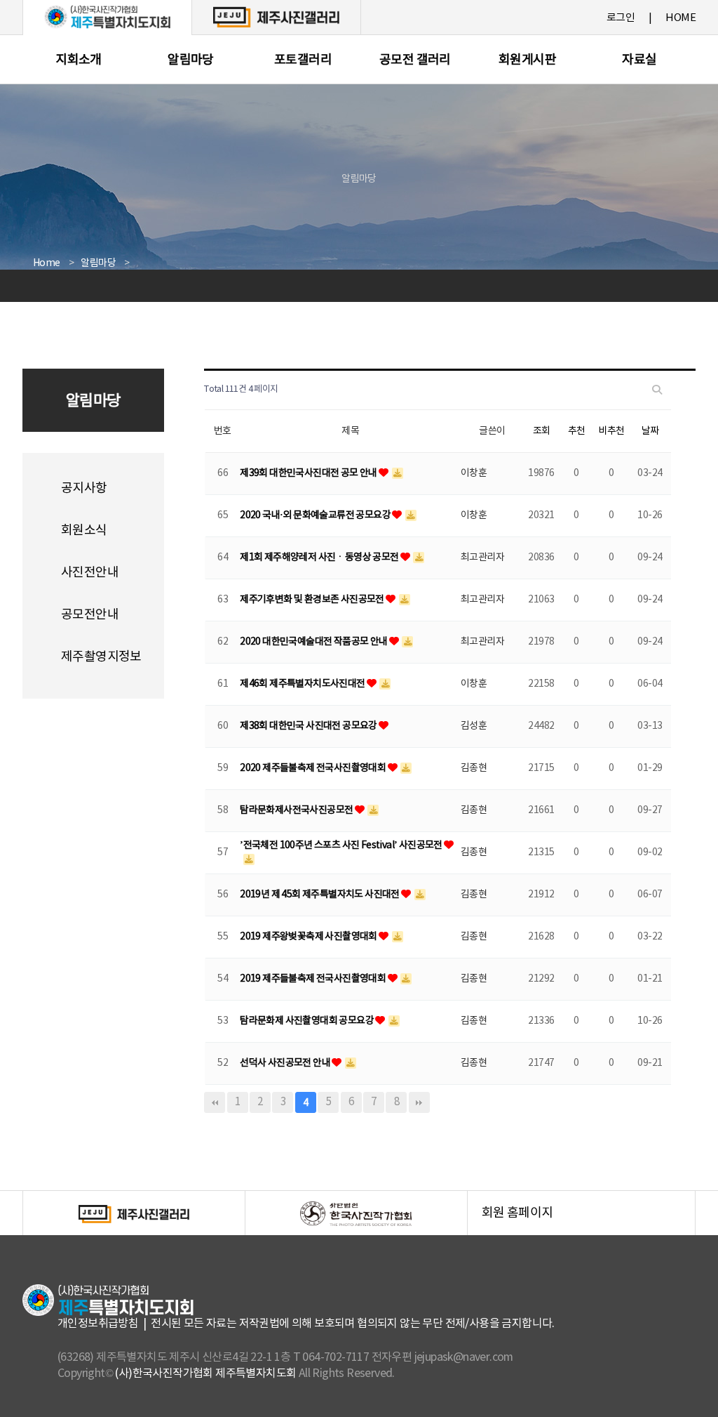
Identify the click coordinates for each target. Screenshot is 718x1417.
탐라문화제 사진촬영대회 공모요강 (307, 1021)
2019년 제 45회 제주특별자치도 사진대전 (320, 894)
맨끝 (419, 1102)
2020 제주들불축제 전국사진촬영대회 (313, 768)
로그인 (621, 18)
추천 (576, 431)
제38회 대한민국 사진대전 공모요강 (309, 726)
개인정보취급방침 (97, 1323)
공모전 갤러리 (415, 60)
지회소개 (78, 60)
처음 (214, 1102)
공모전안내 (89, 614)
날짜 (650, 431)
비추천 (611, 431)
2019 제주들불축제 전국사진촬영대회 (313, 978)
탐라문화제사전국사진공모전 (297, 810)
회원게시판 (527, 60)
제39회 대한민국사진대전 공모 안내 (309, 473)
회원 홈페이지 (588, 1221)
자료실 (639, 60)
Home (46, 263)
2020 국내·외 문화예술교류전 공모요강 (316, 515)
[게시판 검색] (657, 390)
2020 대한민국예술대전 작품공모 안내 (314, 641)
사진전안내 (89, 572)
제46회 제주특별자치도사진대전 (303, 684)
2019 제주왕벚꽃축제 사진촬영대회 (309, 936)
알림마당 (191, 60)
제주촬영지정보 (101, 657)
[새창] (276, 16)
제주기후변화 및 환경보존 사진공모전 (313, 599)
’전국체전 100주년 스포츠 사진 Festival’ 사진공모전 (342, 845)
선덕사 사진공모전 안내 (286, 1063)
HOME (680, 18)
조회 (541, 431)
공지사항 (84, 488)
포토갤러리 (303, 60)
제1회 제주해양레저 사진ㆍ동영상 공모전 (320, 557)
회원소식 (84, 530)
